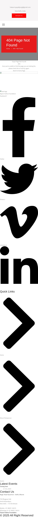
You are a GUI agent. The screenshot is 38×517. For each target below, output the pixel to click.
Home (8, 48)
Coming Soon (4, 486)
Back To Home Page (19, 71)
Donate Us (19, 16)
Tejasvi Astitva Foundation (8, 512)
